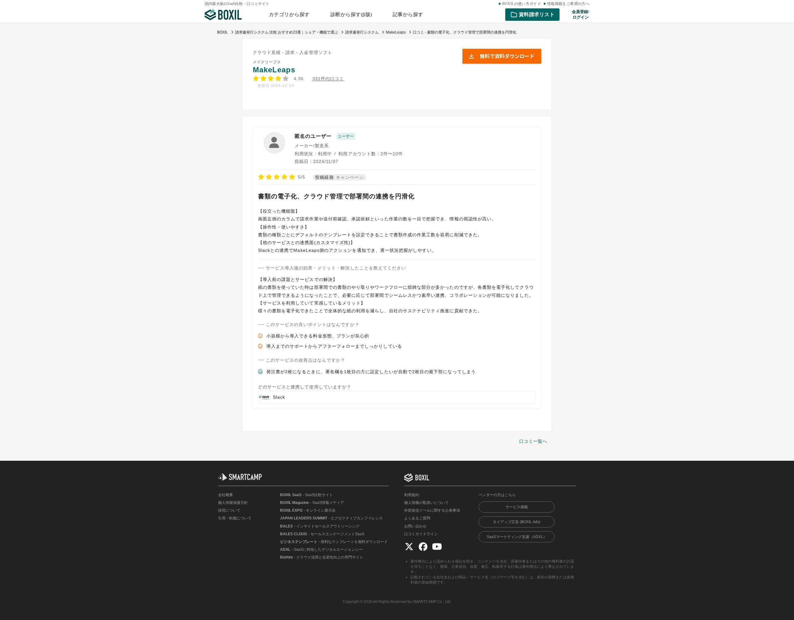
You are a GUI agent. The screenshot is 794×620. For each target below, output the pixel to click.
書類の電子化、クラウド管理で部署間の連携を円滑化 (336, 196)
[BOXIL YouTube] (437, 546)
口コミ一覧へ (533, 441)
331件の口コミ (328, 78)
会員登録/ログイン (580, 14)
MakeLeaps (274, 70)
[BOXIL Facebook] (423, 546)
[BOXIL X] (409, 546)
